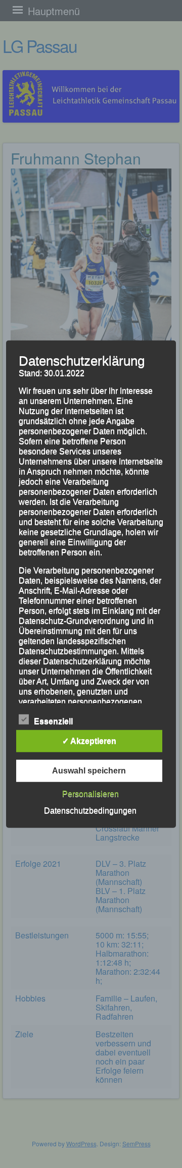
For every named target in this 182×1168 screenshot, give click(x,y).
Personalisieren (90, 794)
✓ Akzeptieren (89, 741)
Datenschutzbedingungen (90, 810)
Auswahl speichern (89, 770)
